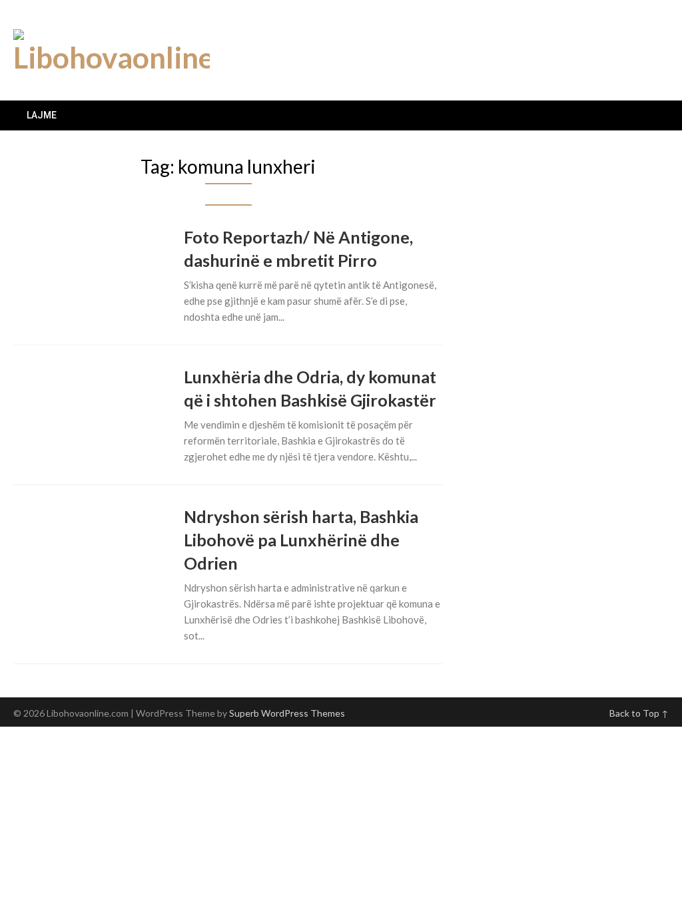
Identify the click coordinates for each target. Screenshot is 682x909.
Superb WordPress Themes (287, 713)
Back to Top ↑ (639, 713)
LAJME (42, 115)
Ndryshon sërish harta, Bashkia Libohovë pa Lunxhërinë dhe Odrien (301, 539)
